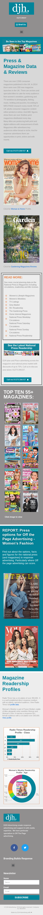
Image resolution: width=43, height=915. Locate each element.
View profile (6, 718)
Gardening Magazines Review (24, 267)
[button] (22, 32)
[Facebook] (14, 847)
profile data (14, 704)
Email (6, 887)
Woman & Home (18, 209)
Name (6, 878)
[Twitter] (25, 847)
